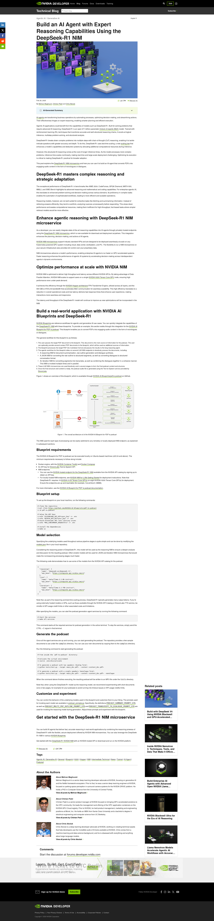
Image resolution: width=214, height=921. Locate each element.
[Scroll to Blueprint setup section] (60, 494)
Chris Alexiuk (70, 104)
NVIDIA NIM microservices (47, 241)
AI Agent (127, 759)
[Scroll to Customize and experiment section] (77, 694)
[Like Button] (118, 100)
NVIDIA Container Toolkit (67, 464)
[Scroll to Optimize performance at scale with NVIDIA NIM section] (128, 268)
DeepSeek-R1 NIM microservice (67, 163)
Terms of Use (69, 913)
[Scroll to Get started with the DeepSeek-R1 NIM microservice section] (37, 723)
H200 (76, 759)
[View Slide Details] (107, 868)
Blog (78, 3)
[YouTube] (177, 892)
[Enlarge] (135, 383)
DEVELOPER (61, 3)
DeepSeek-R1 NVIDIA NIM (62, 741)
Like (124, 100)
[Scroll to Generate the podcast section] (70, 635)
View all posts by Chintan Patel (69, 817)
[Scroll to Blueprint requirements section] (72, 450)
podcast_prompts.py (76, 703)
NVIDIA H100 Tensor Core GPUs (74, 480)
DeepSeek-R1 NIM (46, 326)
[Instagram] (165, 892)
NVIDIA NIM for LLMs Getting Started (84, 477)
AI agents (40, 117)
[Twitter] (173, 892)
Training (110, 3)
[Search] (164, 4)
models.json (41, 544)
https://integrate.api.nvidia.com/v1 (68, 573)
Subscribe (172, 11)
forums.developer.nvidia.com (83, 854)
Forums (85, 3)
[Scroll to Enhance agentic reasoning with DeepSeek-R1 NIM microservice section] (62, 224)
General (61, 759)
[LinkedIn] (169, 892)
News (113, 759)
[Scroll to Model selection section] (61, 535)
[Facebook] (161, 892)
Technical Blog (47, 10)
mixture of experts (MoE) (109, 129)
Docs (92, 3)
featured (40, 762)
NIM (88, 759)
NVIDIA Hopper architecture (77, 285)
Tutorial (120, 759)
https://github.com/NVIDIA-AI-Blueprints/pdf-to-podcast (72, 508)
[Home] (44, 3)
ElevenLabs (42, 371)
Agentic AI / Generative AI (48, 18)
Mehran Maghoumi (45, 104)
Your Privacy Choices (54, 913)
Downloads (100, 3)
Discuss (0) (133, 101)
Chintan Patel (57, 104)
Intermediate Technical (101, 759)
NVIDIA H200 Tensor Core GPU (101, 277)
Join (170, 3)
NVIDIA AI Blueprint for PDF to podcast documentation (81, 488)
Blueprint (69, 759)
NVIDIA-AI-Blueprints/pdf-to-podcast (107, 376)
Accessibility (81, 913)
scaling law (125, 143)
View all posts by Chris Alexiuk (69, 839)
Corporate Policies (94, 913)
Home (72, 3)
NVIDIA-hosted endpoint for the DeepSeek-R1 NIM (73, 472)
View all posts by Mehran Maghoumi (71, 792)
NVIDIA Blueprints (43, 323)
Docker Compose (88, 464)
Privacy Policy (39, 913)
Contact (106, 913)
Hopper (83, 759)
